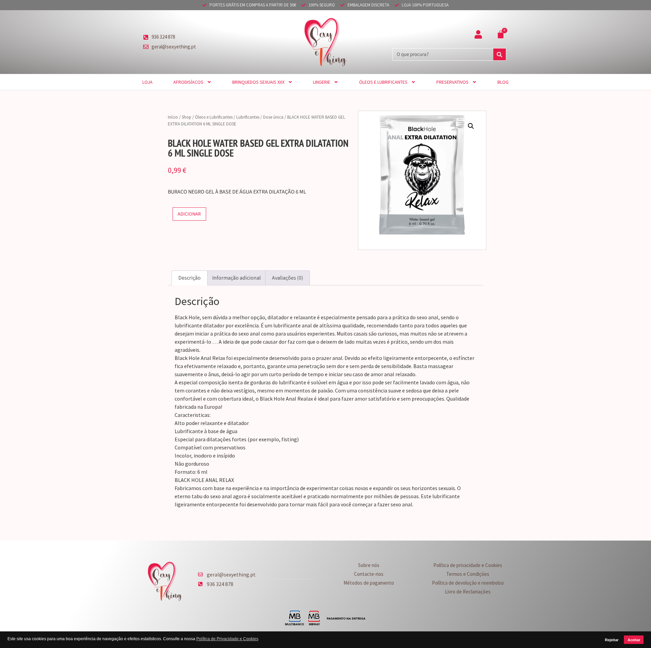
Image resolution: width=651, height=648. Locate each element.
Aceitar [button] (634, 640)
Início (173, 117)
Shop (186, 117)
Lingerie (321, 82)
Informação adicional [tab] (236, 278)
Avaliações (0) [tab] (287, 278)
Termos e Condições (467, 574)
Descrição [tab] (189, 278)
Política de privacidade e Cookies (467, 565)
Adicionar (189, 214)
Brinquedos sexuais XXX (258, 82)
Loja (147, 82)
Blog (503, 82)
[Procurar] (499, 54)
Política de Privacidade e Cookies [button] (227, 639)
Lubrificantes (247, 117)
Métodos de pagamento (368, 583)
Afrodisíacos (188, 82)
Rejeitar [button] (611, 640)
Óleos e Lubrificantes (383, 82)
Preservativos (452, 82)
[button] (471, 126)
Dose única (273, 117)
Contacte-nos (368, 574)
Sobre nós (368, 565)
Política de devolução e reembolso (468, 583)
